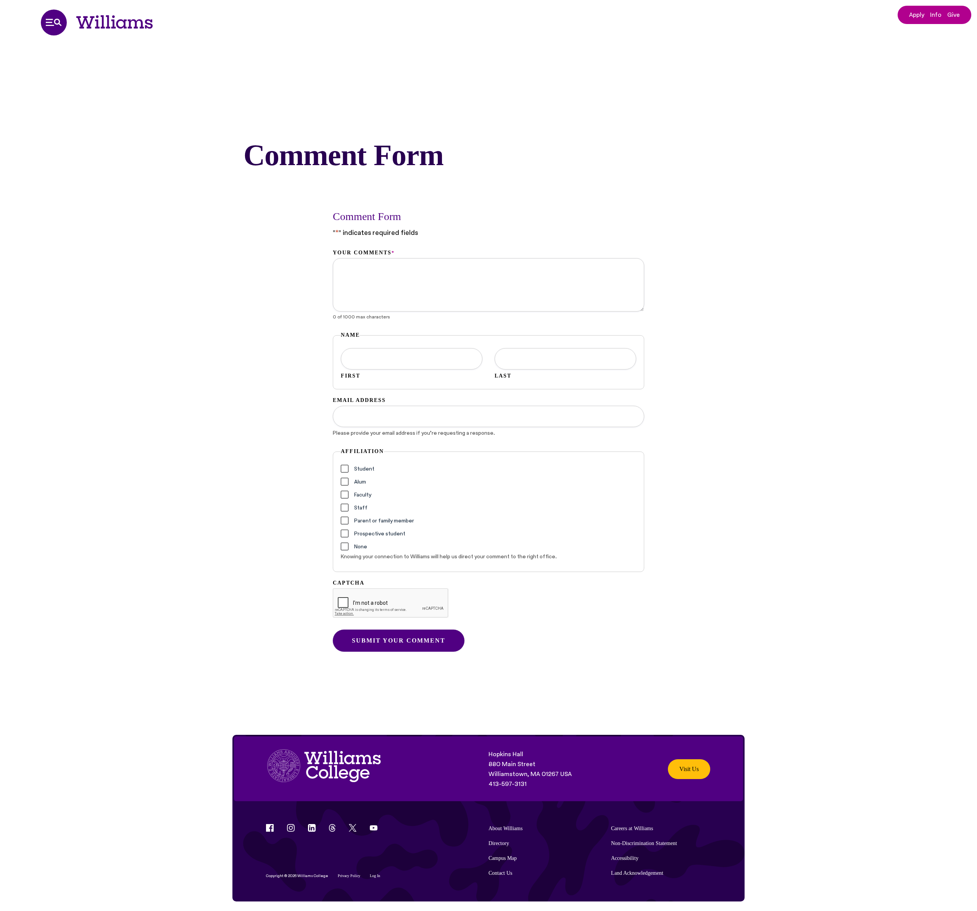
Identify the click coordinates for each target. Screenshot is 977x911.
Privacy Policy (349, 876)
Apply (916, 14)
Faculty (362, 494)
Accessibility (624, 858)
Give (953, 14)
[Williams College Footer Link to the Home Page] (324, 769)
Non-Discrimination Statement (644, 843)
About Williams (505, 828)
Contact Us (500, 873)
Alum (360, 481)
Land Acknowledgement (637, 873)
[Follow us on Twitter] (352, 828)
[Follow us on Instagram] (291, 828)
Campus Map (502, 858)
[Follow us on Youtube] (373, 828)
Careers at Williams (632, 828)
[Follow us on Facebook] (270, 828)
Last (503, 376)
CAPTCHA (348, 583)
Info (936, 14)
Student (364, 468)
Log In (375, 876)
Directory (498, 843)
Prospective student (379, 533)
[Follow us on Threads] (332, 828)
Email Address (359, 400)
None (360, 546)
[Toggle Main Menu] (54, 22)
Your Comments (363, 252)
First (350, 376)
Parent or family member (384, 520)
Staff (361, 507)
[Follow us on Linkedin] (312, 828)
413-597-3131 (507, 783)
